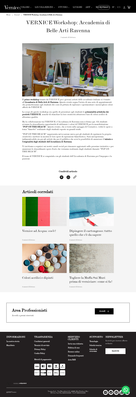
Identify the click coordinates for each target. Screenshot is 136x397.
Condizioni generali (42, 341)
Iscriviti (115, 351)
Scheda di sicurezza (93, 350)
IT (113, 7)
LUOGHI (77, 7)
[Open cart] (129, 7)
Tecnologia (94, 341)
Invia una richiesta (75, 344)
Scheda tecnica (95, 345)
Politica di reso (74, 348)
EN (119, 7)
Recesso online (74, 352)
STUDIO (62, 7)
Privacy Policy (40, 349)
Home (8, 15)
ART (87, 7)
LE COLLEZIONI (44, 7)
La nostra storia (12, 341)
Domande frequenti (76, 356)
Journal (17, 15)
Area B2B (72, 360)
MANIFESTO (103, 7)
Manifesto (10, 345)
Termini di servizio (41, 345)
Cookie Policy (39, 353)
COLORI (24, 7)
